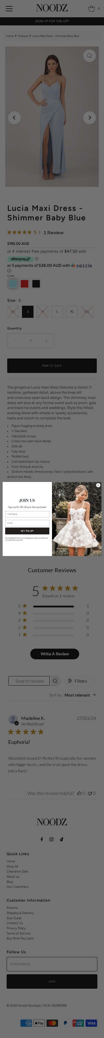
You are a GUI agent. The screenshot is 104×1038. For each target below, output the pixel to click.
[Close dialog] (98, 485)
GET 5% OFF (27, 530)
